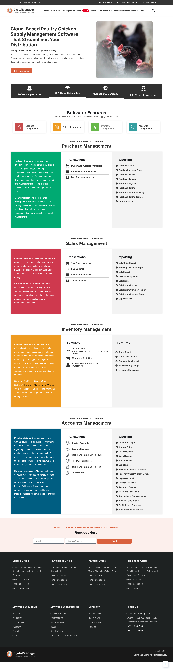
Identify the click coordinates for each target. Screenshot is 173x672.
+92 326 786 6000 (134, 630)
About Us (55, 10)
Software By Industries (125, 10)
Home (46, 10)
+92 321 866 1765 (134, 626)
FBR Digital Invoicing (75, 10)
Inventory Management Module (39, 385)
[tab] (137, 165)
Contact (143, 10)
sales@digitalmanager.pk (138, 613)
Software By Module (100, 10)
